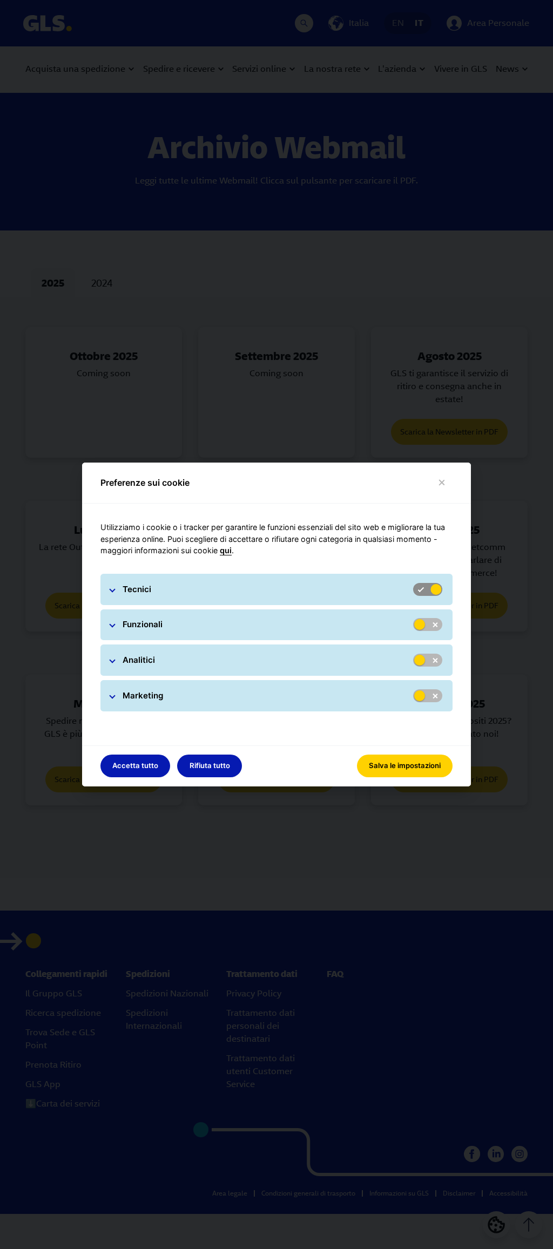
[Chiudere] (442, 482)
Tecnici (137, 589)
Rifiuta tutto (210, 765)
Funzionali (143, 624)
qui (226, 550)
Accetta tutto (135, 765)
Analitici (139, 660)
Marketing (143, 695)
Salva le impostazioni (405, 765)
